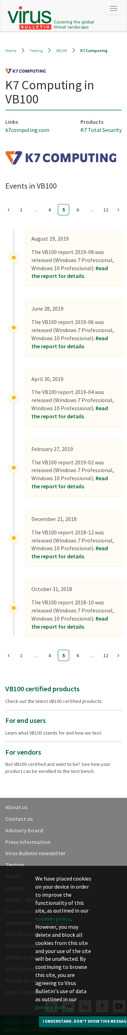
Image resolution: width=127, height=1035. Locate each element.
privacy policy (52, 1007)
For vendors (23, 752)
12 (105, 210)
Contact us (19, 818)
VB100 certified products (42, 688)
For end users (25, 720)
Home (10, 50)
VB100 (61, 50)
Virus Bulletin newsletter (35, 853)
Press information (27, 841)
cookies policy (53, 918)
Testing (36, 50)
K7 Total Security (101, 129)
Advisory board (24, 830)
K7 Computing (94, 50)
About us (16, 807)
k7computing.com (27, 129)
